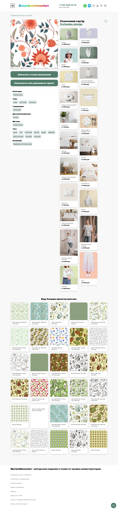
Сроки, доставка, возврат (19, 504)
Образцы (13, 491)
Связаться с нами (16, 495)
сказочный (37, 136)
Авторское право (16, 483)
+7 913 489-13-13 (67, 5)
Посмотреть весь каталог (21, 15)
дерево (44, 132)
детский (36, 132)
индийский (51, 132)
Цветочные (23, 102)
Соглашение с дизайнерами (20, 479)
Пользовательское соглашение (21, 475)
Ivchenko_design (71, 24)
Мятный (15, 117)
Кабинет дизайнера (17, 487)
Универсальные (18, 95)
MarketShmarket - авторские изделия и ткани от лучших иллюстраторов (56, 468)
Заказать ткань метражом (34, 74)
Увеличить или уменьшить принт (34, 82)
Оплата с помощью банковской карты (23, 500)
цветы (15, 132)
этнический (28, 132)
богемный (29, 136)
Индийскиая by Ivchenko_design (22, 144)
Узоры (15, 102)
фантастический (18, 136)
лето (21, 132)
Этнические (32, 102)
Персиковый (17, 110)
